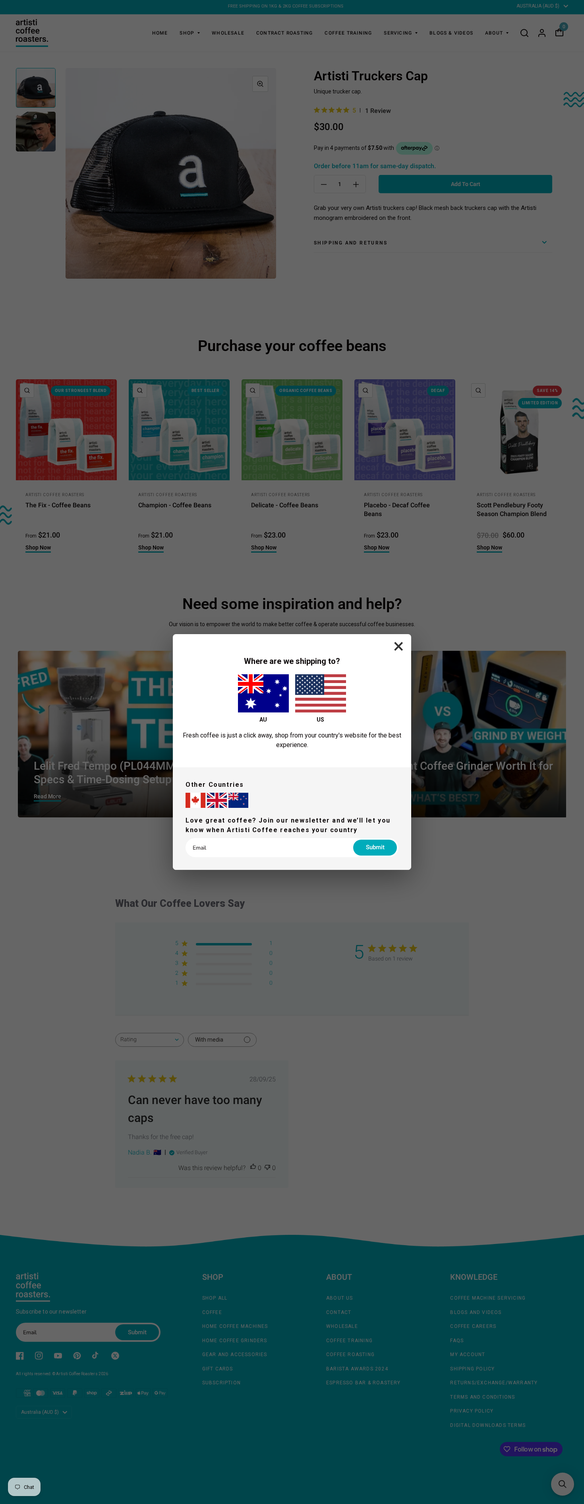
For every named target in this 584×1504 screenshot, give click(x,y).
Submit (375, 847)
